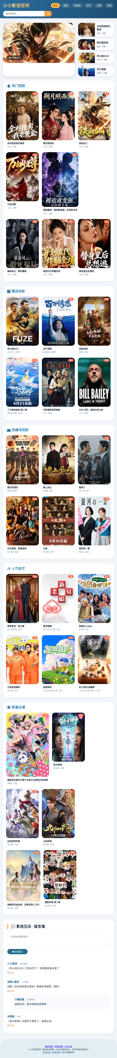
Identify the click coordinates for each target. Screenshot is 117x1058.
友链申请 (56, 1052)
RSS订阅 (68, 1046)
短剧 (109, 5)
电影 (66, 5)
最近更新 (49, 1046)
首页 (55, 5)
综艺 (89, 5)
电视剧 (77, 5)
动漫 (99, 5)
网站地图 (59, 1046)
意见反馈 (47, 1052)
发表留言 (18, 952)
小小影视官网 (16, 5)
